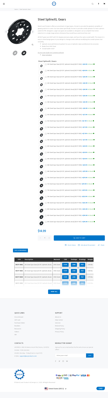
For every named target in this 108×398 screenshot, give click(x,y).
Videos (16, 332)
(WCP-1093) (70, 134)
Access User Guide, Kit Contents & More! (51, 53)
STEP (65, 265)
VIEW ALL (54, 291)
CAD (101, 388)
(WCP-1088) (70, 102)
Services (57, 323)
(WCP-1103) (70, 197)
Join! (89, 355)
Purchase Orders (19, 323)
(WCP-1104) (70, 203)
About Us (58, 317)
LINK (74, 265)
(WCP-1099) (70, 171)
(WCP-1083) (70, 71)
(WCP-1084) (70, 77)
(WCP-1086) (70, 89)
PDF (82, 265)
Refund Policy (59, 326)
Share (102, 245)
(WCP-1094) (70, 140)
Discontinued (18, 317)
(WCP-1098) (70, 165)
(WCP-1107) (70, 222)
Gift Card (17, 320)
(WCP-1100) (70, 178)
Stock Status (72, 245)
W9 (15, 335)
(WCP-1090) (70, 115)
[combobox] (55, 389)
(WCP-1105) (70, 209)
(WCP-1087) (70, 96)
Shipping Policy (60, 329)
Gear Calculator (47, 55)
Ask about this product (88, 245)
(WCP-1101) (69, 184)
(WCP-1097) (70, 159)
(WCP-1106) (70, 215)
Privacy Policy (59, 332)
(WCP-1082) (70, 64)
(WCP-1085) (70, 83)
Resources (17, 329)
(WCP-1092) (70, 127)
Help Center (59, 320)
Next (33, 32)
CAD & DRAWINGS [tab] (20, 250)
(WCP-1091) (69, 121)
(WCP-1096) (70, 152)
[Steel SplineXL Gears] (15, 53)
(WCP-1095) (70, 146)
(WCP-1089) (70, 108)
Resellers (17, 326)
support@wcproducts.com (28, 356)
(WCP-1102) (70, 190)
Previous (6, 32)
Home (16, 9)
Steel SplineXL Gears (47, 61)
